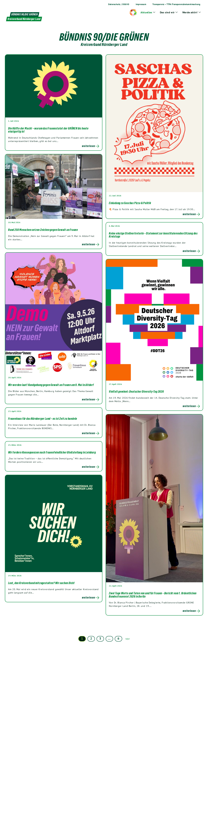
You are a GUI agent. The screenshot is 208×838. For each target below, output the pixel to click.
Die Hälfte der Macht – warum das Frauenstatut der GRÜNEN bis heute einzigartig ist (48, 130)
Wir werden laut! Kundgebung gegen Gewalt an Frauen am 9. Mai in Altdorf (51, 385)
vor (127, 639)
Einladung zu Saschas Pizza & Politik (130, 203)
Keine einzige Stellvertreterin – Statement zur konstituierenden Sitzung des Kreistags (153, 235)
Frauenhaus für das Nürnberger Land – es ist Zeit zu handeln (42, 418)
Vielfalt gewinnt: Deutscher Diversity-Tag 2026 (136, 391)
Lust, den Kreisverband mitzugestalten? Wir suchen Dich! (41, 583)
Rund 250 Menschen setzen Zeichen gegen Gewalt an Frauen (43, 230)
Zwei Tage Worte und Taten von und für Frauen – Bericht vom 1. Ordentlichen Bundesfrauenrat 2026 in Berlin (152, 594)
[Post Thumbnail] (53, 85)
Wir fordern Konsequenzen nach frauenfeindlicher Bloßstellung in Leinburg (52, 452)
